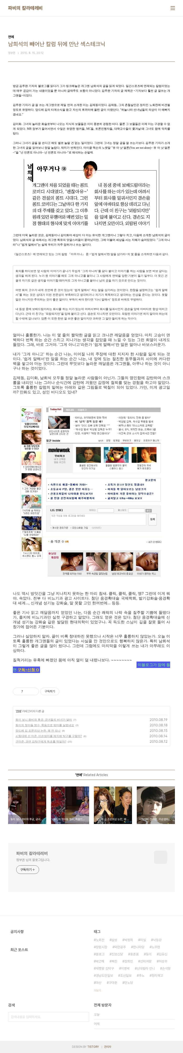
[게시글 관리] (33, 691)
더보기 (97, 990)
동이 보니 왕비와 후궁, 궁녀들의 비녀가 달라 (43, 719)
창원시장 (101, 947)
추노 (141, 975)
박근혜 (100, 961)
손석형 (166, 968)
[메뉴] (172, 8)
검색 (84, 1016)
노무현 (156, 947)
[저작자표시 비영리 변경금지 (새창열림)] (65, 691)
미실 (143, 940)
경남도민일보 (104, 975)
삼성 (114, 940)
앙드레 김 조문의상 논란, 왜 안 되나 (38, 730)
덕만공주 (120, 947)
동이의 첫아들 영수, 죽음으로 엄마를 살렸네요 (44, 725)
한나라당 (138, 947)
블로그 (100, 954)
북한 (114, 961)
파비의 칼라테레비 (25, 8)
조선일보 (126, 975)
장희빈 (128, 961)
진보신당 (117, 954)
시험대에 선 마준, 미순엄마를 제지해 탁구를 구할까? (48, 736)
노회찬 (100, 940)
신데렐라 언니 (146, 968)
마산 (99, 983)
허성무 (163, 961)
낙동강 (157, 940)
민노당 (128, 983)
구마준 (113, 983)
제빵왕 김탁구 (105, 968)
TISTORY (93, 1046)
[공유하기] (27, 691)
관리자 (107, 1046)
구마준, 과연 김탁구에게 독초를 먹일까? (40, 741)
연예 (18, 711)
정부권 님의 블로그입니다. (33, 860)
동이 (149, 954)
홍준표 (134, 954)
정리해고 (157, 975)
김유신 (163, 954)
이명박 (125, 968)
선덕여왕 (146, 961)
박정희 (128, 940)
